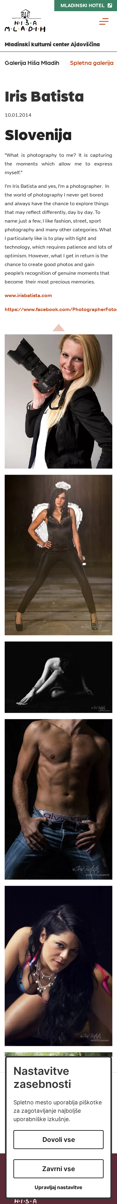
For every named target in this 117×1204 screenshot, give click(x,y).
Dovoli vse (58, 1139)
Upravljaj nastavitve (58, 1187)
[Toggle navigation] (103, 21)
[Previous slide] (58, 328)
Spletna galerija (92, 62)
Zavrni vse (58, 1169)
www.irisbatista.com (28, 295)
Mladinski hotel (83, 5)
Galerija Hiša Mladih (32, 62)
